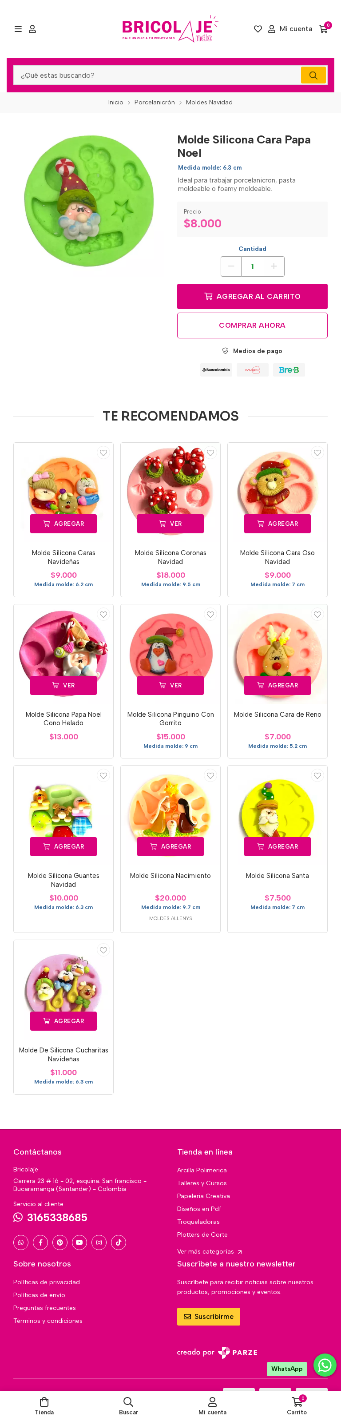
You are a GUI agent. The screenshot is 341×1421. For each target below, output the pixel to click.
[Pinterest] (59, 1242)
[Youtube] (79, 1242)
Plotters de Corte (202, 1234)
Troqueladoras (198, 1222)
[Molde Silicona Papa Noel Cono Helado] (63, 654)
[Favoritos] (258, 29)
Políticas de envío (39, 1295)
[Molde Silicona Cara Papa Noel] (88, 202)
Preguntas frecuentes (44, 1308)
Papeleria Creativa (203, 1196)
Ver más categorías (206, 1251)
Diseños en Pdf (199, 1209)
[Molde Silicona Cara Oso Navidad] (277, 492)
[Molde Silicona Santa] (277, 815)
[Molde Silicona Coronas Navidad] (170, 492)
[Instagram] (99, 1242)
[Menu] (18, 29)
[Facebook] (40, 1242)
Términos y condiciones (48, 1321)
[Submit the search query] (313, 75)
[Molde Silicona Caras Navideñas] (63, 492)
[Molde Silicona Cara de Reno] (277, 654)
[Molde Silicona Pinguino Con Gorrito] (170, 654)
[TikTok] (118, 1242)
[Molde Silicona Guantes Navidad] (63, 815)
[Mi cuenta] (32, 29)
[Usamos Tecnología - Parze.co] (217, 1353)
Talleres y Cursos (202, 1183)
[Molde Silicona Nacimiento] (170, 815)
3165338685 (57, 1217)
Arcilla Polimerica (202, 1170)
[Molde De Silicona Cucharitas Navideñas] (63, 990)
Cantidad (252, 249)
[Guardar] (103, 452)
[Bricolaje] (170, 29)
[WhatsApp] (20, 1242)
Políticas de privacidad (46, 1282)
